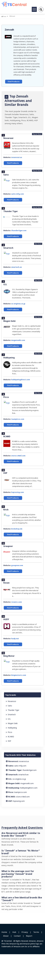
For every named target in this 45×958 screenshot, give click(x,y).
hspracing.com (17, 492)
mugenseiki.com (18, 340)
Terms (36, 932)
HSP (5, 473)
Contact (17, 936)
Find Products (14, 81)
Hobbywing (9, 357)
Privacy (25, 932)
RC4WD (6, 436)
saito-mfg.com (17, 194)
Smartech (8, 247)
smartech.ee (16, 267)
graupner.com (17, 565)
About (5, 936)
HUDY (6, 619)
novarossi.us (16, 157)
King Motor (8, 656)
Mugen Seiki (9, 321)
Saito (6, 174)
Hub (14, 932)
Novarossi (8, 138)
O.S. (5, 284)
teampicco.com (17, 419)
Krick (5, 509)
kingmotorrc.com (18, 675)
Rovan (6, 582)
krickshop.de (16, 529)
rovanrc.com (16, 602)
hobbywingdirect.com (20, 379)
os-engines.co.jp (18, 303)
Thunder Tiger (10, 211)
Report (29, 936)
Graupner (8, 546)
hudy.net (15, 638)
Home (4, 16)
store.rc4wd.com (18, 455)
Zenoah (9, 29)
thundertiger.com (18, 230)
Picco (6, 397)
